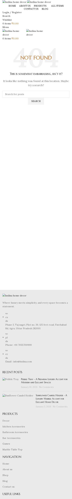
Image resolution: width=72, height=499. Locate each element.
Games (6, 443)
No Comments (46, 387)
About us (7, 469)
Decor (6, 420)
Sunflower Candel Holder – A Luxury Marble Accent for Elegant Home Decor (51, 398)
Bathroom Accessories (15, 432)
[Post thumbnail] (11, 383)
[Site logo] (15, 1)
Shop (5, 475)
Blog (5, 481)
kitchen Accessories (14, 426)
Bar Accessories (11, 438)
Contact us (9, 486)
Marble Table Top (12, 449)
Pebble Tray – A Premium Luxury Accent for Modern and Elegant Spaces (44, 381)
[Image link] (14, 295)
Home (6, 463)
